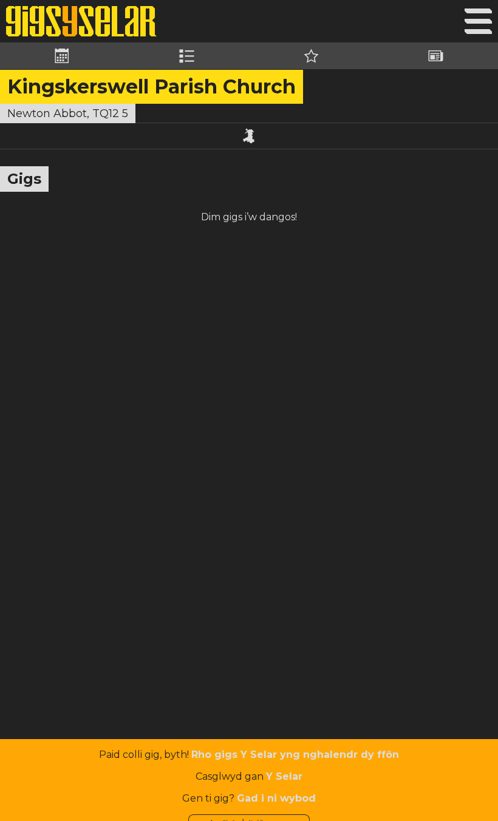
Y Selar (284, 776)
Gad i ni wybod (276, 798)
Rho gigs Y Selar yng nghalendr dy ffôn (295, 754)
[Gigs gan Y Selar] (81, 21)
